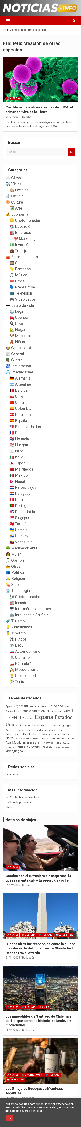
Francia (56, 725)
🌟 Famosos (20, 269)
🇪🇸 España (18, 420)
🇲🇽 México (18, 475)
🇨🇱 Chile (16, 396)
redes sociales (31, 742)
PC (48, 738)
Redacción (28, 957)
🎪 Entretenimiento (22, 257)
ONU (42, 738)
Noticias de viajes (20, 820)
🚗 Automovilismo (24, 651)
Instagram (30, 730)
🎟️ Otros (16, 281)
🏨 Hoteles (18, 190)
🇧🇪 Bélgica (18, 390)
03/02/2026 (13, 885)
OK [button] (9, 1118)
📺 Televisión (20, 293)
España (44, 717)
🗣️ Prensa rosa (22, 287)
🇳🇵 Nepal (17, 481)
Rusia (58, 743)
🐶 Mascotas (20, 335)
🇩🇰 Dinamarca (21, 414)
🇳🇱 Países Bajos (22, 487)
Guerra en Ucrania (14, 730)
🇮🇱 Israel (16, 451)
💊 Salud (13, 584)
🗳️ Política (15, 572)
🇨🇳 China (16, 402)
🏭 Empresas (20, 232)
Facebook (38, 725)
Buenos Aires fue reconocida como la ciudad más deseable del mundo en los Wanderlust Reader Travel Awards (40, 948)
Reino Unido (47, 743)
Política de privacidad (19, 802)
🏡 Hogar (17, 329)
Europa (26, 725)
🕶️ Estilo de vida (20, 305)
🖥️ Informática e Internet (30, 609)
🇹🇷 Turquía (18, 524)
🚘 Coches (18, 317)
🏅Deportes (16, 633)
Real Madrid (13, 742)
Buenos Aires (12, 711)
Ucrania (21, 747)
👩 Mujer (13, 554)
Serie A (66, 743)
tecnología (11, 747)
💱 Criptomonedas (25, 596)
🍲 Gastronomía (19, 348)
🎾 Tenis (16, 681)
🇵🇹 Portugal (19, 505)
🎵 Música (18, 275)
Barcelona (56, 706)
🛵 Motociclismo (24, 669)
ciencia (58, 711)
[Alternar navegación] (8, 20)
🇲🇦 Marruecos (21, 469)
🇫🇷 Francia (18, 433)
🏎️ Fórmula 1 (20, 663)
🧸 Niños (17, 342)
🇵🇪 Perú (16, 499)
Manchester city (32, 734)
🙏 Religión (15, 578)
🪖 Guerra (14, 360)
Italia (60, 730)
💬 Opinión (15, 560)
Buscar (71, 152)
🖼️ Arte (15, 208)
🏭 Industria (19, 602)
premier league (60, 738)
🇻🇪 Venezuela (20, 542)
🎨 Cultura (14, 202)
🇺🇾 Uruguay (18, 536)
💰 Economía (17, 214)
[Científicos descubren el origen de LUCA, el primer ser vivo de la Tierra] (40, 79)
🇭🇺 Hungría (18, 445)
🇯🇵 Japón (17, 463)
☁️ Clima (13, 178)
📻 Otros (13, 566)
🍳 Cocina (18, 323)
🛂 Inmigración (18, 366)
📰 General (15, 354)
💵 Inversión (19, 244)
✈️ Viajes (13, 184)
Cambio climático (32, 711)
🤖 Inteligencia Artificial (29, 615)
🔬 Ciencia (13, 98)
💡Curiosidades (19, 627)
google (66, 725)
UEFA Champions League (40, 747)
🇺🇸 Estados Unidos (25, 426)
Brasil (67, 706)
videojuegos (14, 751)
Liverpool (17, 734)
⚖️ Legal (16, 311)
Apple (9, 706)
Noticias (27, 116)
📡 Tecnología (18, 590)
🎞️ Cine (15, 263)
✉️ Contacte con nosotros (22, 797)
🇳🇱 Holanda (19, 439)
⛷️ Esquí (16, 645)
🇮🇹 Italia (16, 457)
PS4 (72, 738)
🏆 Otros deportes (24, 675)
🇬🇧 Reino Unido (22, 511)
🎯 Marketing (24, 238)
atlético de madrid (38, 706)
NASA (10, 738)
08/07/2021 (13, 116)
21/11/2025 (13, 957)
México (65, 734)
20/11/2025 (13, 1030)
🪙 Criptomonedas (25, 220)
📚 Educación (20, 226)
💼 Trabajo (18, 250)
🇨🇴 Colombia (20, 408)
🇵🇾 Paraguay (19, 493)
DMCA (9, 807)
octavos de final (23, 738)
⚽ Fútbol (17, 639)
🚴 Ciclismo (19, 657)
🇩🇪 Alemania (19, 378)
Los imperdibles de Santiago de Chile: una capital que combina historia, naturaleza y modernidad (38, 1020)
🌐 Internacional (19, 372)
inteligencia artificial (46, 730)
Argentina (20, 706)
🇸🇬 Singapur (19, 518)
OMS (35, 738)
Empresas (28, 718)
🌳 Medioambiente (21, 548)
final (48, 725)
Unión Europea (62, 747)
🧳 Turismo (15, 621)
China (50, 711)
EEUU (16, 717)
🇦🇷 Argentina (20, 384)
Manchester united (51, 734)
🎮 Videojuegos (22, 299)
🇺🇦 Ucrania (18, 530)
